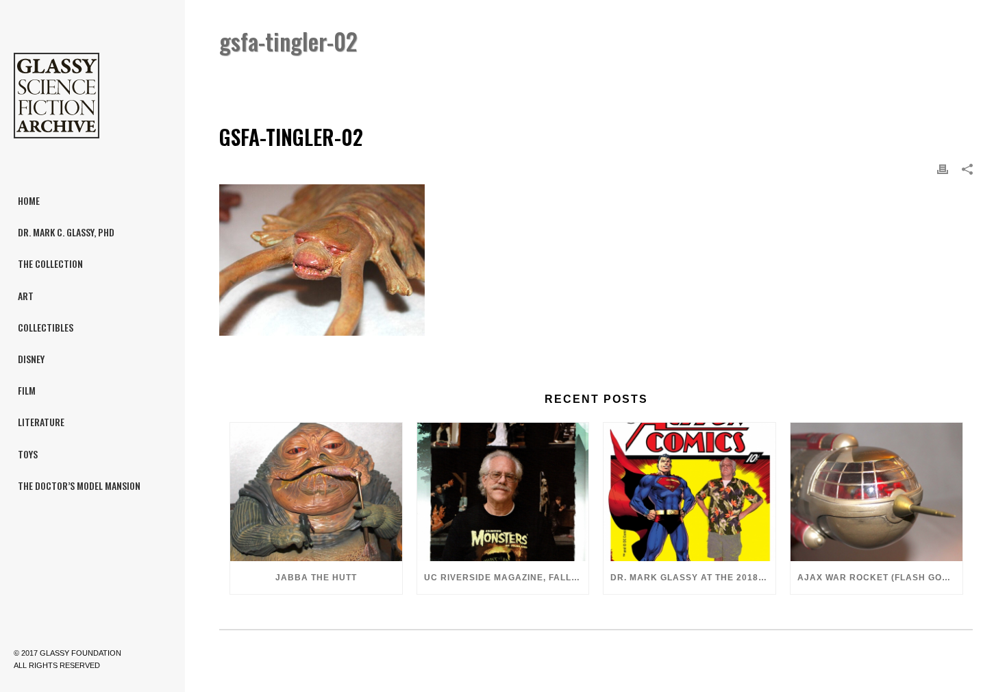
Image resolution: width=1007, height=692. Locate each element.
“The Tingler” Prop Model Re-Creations (793, 76)
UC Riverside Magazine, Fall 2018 (506, 577)
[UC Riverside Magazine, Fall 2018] (503, 491)
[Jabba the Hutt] (316, 491)
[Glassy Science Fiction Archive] (92, 96)
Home (681, 76)
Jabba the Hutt (316, 577)
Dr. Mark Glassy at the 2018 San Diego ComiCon (692, 577)
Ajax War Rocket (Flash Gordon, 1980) (879, 577)
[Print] (942, 169)
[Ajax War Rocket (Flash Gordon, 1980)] (876, 491)
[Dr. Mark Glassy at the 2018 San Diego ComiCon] (689, 491)
